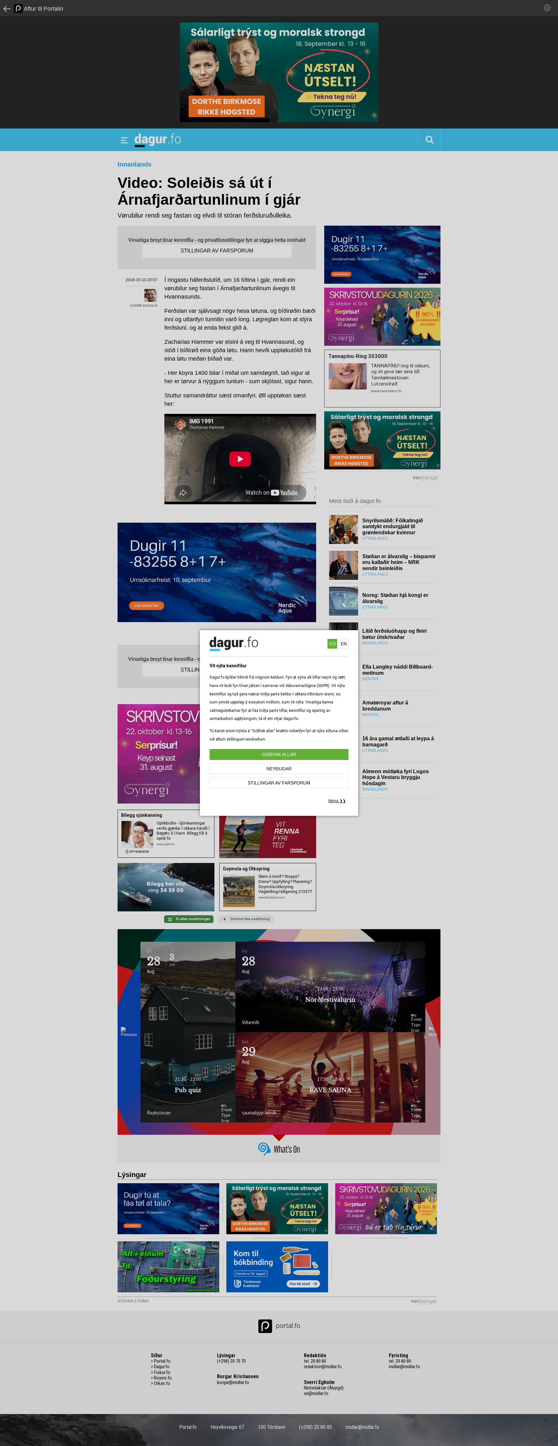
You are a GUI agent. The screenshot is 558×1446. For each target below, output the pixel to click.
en (344, 643)
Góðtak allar (279, 754)
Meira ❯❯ (337, 801)
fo (332, 643)
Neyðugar (279, 768)
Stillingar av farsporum (279, 782)
